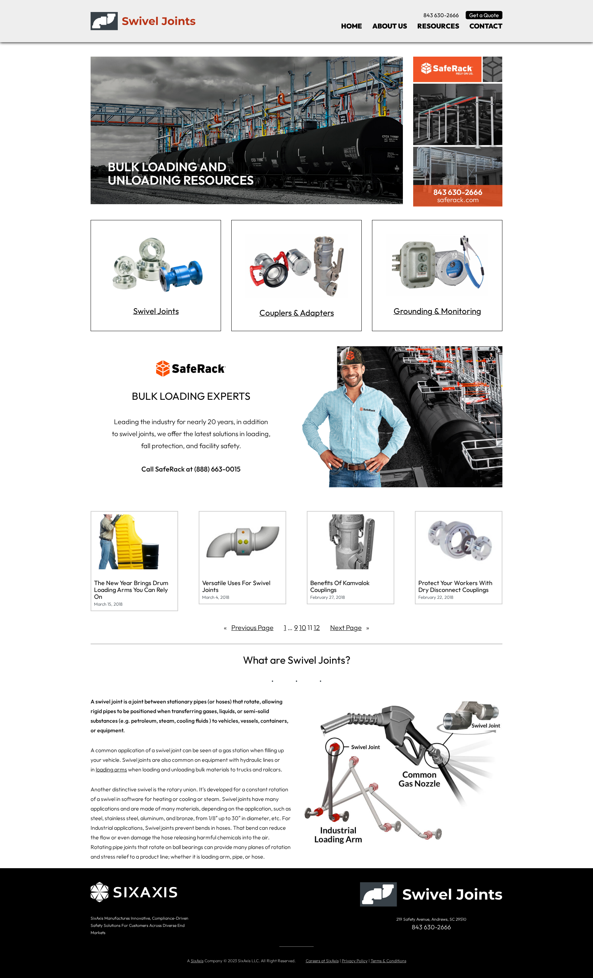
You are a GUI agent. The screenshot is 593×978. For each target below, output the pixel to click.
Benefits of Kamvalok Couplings (340, 586)
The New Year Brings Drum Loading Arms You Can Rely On (131, 590)
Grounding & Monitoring (437, 311)
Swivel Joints (156, 311)
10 (302, 627)
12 (317, 627)
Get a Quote (484, 15)
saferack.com (458, 199)
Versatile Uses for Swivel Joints (236, 586)
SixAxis (197, 960)
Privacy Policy (355, 960)
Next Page (349, 627)
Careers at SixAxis (322, 960)
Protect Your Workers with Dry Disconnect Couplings (455, 586)
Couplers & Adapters (296, 312)
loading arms (111, 769)
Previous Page (249, 627)
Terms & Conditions (388, 960)
